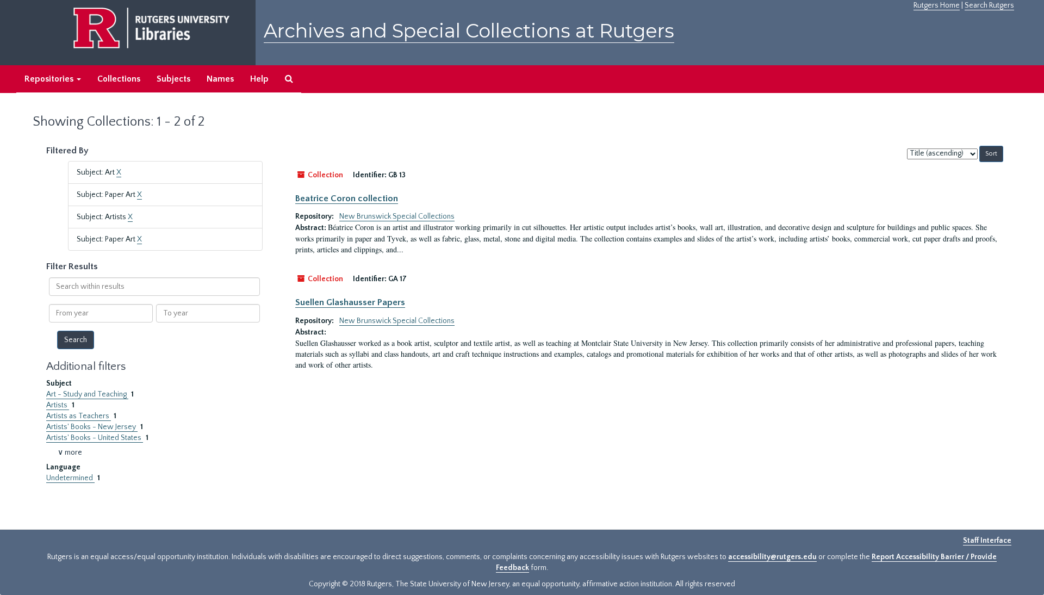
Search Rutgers (989, 5)
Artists (57, 405)
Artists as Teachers (78, 416)
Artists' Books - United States (94, 437)
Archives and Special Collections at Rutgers (469, 30)
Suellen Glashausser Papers (350, 302)
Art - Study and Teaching (87, 394)
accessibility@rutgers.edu (772, 557)
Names (220, 79)
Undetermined (70, 478)
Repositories (50, 79)
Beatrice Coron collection (346, 198)
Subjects (173, 79)
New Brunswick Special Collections (397, 216)
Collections (118, 79)
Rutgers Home (936, 5)
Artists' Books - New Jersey (92, 427)
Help (259, 79)
